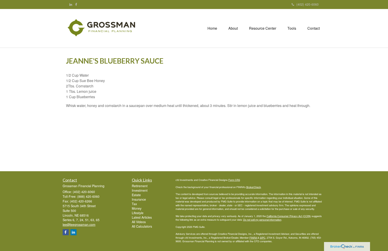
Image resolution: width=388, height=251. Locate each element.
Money (136, 208)
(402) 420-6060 (307, 4)
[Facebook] (76, 4)
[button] (233, 28)
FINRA (253, 237)
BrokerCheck (253, 187)
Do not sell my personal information (262, 219)
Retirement (140, 186)
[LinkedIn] (70, 4)
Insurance (139, 199)
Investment (140, 190)
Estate (136, 195)
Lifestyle (137, 213)
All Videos (139, 222)
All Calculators (142, 226)
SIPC (262, 237)
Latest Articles (142, 217)
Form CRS (234, 180)
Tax (134, 204)
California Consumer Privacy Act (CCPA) (289, 216)
